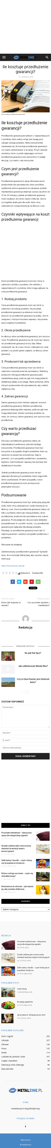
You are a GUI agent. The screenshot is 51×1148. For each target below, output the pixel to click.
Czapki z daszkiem (9, 1060)
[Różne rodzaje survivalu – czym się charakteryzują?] (43, 876)
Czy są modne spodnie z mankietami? (38, 604)
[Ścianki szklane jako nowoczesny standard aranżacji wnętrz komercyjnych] (43, 849)
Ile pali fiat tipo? (33, 653)
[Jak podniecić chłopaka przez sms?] (7, 1018)
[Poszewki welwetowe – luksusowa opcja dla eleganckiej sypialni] (43, 836)
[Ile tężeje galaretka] (8, 1005)
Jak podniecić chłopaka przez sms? (31, 1015)
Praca (3, 1048)
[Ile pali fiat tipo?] (8, 656)
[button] (47, 57)
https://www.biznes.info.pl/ (12, 566)
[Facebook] (25, 1126)
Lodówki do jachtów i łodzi (13, 1056)
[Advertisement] (25, 26)
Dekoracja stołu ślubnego (12, 1064)
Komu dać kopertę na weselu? (11, 604)
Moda (4, 1052)
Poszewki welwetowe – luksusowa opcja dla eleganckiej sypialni (31, 943)
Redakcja (25, 627)
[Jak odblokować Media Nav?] (8, 669)
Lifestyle (5, 1040)
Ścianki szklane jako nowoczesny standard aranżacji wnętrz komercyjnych (16, 848)
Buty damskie (7, 1069)
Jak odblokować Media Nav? (33, 666)
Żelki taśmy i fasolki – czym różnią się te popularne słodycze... (33, 969)
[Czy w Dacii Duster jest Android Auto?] (8, 682)
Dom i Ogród (7, 1036)
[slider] (9, 572)
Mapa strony (25, 1140)
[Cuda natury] (8, 992)
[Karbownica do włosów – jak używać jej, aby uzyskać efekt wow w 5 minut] (43, 889)
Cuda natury (22, 989)
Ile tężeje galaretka (25, 1002)
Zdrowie (5, 1044)
